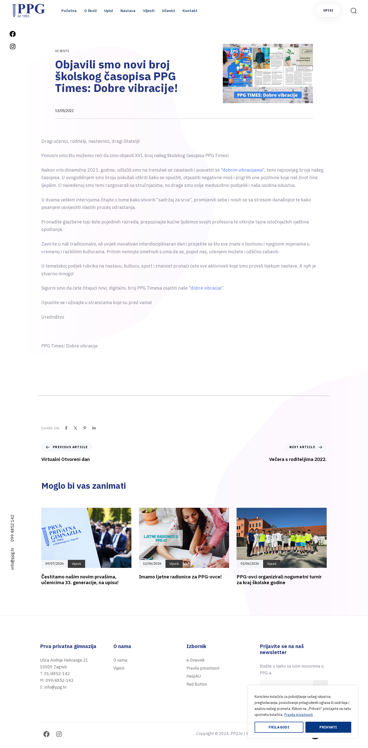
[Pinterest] (85, 428)
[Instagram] (12, 46)
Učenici (168, 10)
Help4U (194, 676)
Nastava (127, 10)
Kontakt (190, 10)
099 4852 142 (12, 528)
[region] (303, 711)
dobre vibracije (206, 288)
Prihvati (328, 727)
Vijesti (148, 10)
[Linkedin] (94, 428)
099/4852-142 (60, 680)
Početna (69, 10)
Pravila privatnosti (298, 714)
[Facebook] (12, 34)
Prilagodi (279, 727)
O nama (120, 660)
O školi (90, 10)
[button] (351, 11)
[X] (75, 428)
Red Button (197, 684)
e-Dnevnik (196, 660)
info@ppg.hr (12, 559)
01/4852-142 (57, 673)
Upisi (108, 10)
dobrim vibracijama (243, 170)
